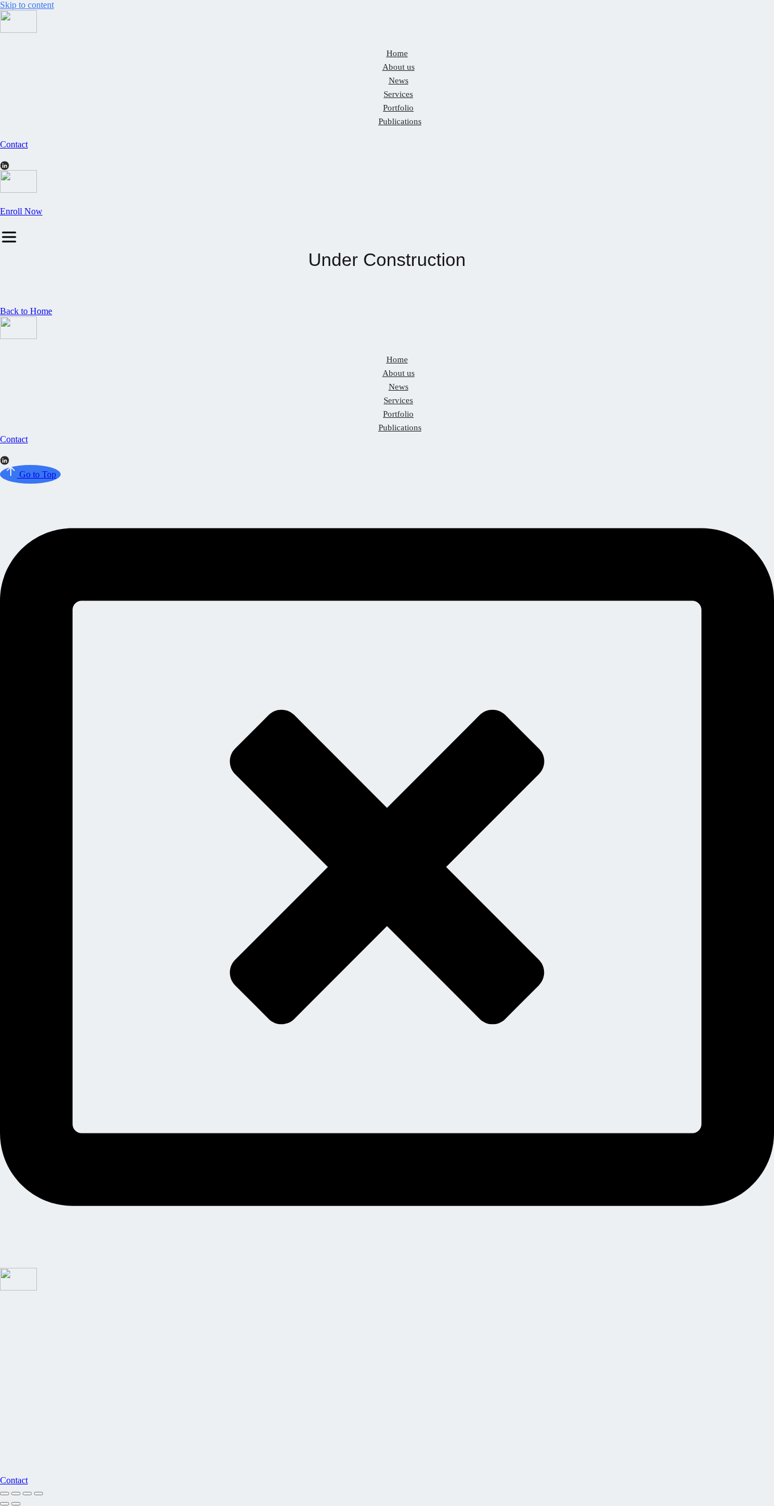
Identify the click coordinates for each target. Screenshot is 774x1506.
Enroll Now (21, 211)
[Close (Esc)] (4, 1493)
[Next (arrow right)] (15, 1503)
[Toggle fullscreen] (27, 1493)
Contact (14, 144)
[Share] (15, 1493)
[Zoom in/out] (38, 1493)
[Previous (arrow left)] (4, 1503)
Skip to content (27, 5)
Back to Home (26, 311)
